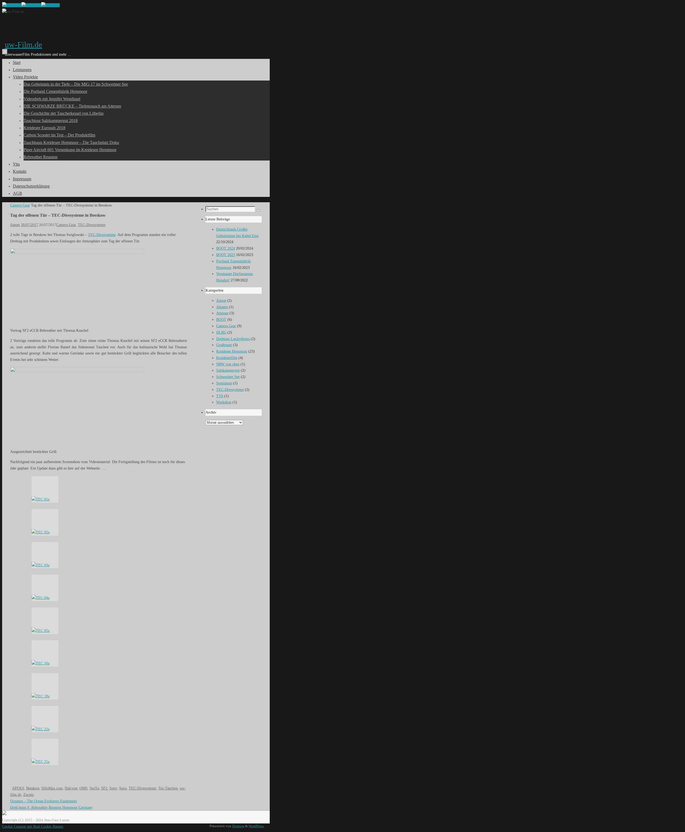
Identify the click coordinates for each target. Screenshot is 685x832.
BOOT (221, 320)
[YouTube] (11, 5)
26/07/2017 (29, 225)
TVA (219, 396)
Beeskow (32, 788)
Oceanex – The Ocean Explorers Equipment (43, 801)
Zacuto (28, 795)
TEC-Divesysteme (91, 225)
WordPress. (256, 826)
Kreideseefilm (226, 358)
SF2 (104, 788)
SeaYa (94, 788)
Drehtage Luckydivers (233, 339)
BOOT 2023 (225, 255)
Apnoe (221, 301)
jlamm (15, 225)
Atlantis (222, 307)
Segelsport (224, 383)
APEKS (18, 788)
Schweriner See (228, 377)
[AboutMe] (50, 5)
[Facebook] (31, 5)
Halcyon (71, 788)
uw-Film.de (23, 44)
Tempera (238, 826)
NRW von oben (227, 364)
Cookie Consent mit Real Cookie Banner (32, 827)
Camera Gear (20, 205)
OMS (83, 788)
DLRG (221, 332)
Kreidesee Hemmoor (231, 351)
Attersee (222, 313)
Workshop (223, 402)
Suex (123, 788)
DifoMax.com (52, 788)
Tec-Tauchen (168, 788)
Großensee (224, 345)
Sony (113, 788)
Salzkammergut (228, 370)
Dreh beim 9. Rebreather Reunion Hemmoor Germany (51, 808)
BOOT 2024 (225, 248)
